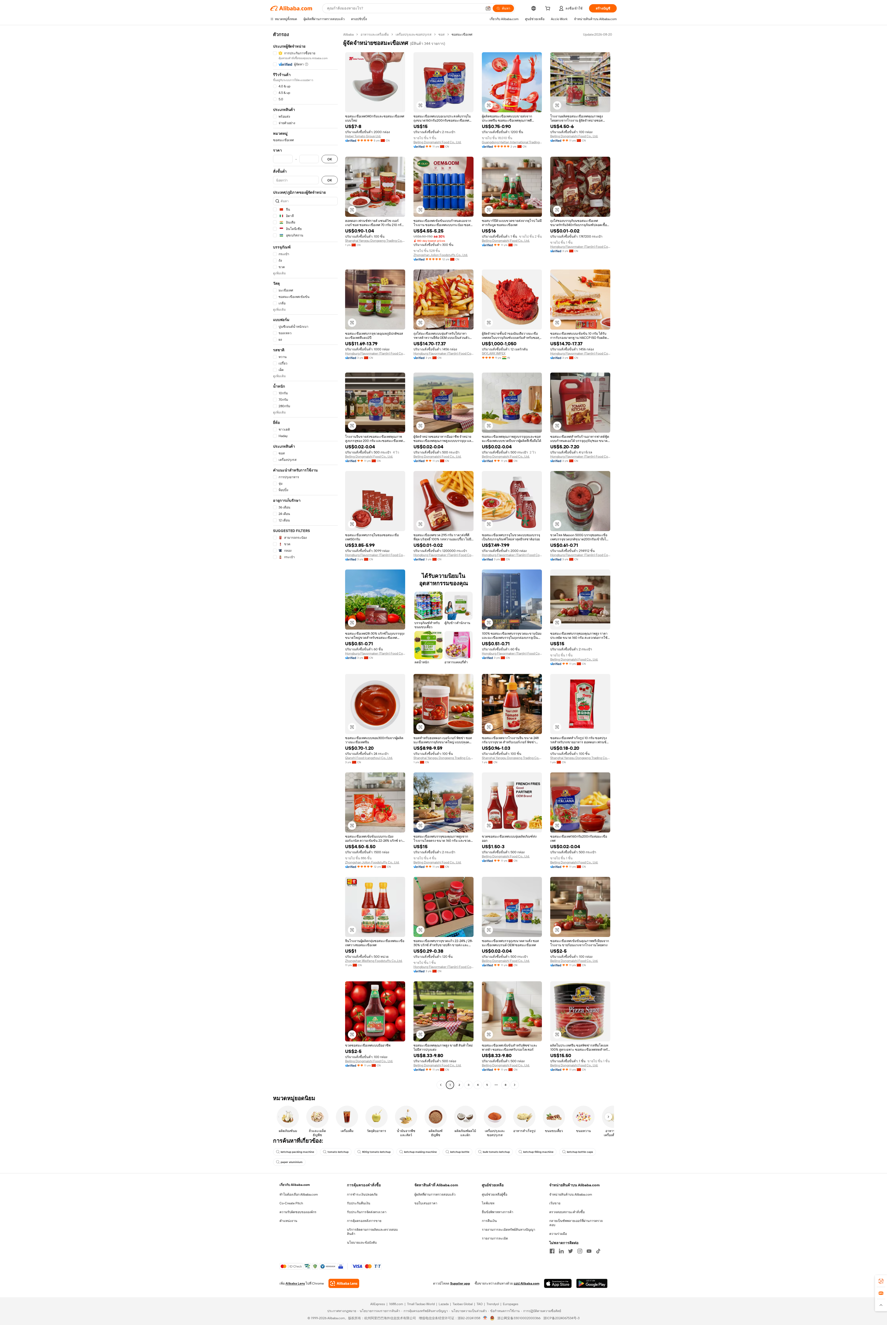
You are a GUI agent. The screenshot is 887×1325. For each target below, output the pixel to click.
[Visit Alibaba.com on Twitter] (570, 1251)
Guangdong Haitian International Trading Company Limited (512, 142)
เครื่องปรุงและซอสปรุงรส (413, 34)
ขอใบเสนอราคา (425, 1203)
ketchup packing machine (297, 1152)
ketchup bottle (459, 1152)
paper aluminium (292, 1162)
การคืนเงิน (489, 1221)
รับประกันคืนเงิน (358, 1203)
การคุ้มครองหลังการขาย (364, 1221)
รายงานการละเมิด (495, 1238)
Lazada (444, 1304)
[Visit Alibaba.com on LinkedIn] (561, 1251)
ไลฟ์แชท (488, 1203)
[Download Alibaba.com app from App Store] (558, 1283)
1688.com (396, 1304)
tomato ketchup (338, 1152)
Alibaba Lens (295, 1283)
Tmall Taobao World (421, 1304)
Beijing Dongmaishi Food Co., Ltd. (437, 142)
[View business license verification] (485, 1318)
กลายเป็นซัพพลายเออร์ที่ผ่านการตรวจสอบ (576, 1223)
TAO (480, 1304)
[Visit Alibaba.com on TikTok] (598, 1251)
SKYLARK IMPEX (493, 353)
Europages (510, 1304)
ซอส (441, 34)
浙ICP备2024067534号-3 (561, 1318)
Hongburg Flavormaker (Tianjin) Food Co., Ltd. (580, 246)
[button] (488, 8)
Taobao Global (463, 1304)
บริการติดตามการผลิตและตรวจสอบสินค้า (372, 1232)
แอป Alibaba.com (526, 1283)
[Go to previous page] (441, 1085)
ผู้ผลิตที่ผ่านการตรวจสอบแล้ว (435, 1194)
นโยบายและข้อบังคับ (362, 1242)
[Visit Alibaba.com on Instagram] (580, 1251)
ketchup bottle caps (580, 1152)
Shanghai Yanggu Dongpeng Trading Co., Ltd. (375, 240)
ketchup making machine (420, 1152)
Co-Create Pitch (291, 1203)
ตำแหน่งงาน (288, 1221)
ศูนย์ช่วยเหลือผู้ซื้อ (494, 1194)
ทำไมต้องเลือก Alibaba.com (298, 1194)
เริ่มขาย (554, 1203)
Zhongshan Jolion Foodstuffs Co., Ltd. (440, 255)
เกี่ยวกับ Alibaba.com (294, 1185)
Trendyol (492, 1304)
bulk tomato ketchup (496, 1152)
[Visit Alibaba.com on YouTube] (589, 1251)
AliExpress (377, 1304)
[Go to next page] (514, 1085)
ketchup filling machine (538, 1152)
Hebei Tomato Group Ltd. (363, 136)
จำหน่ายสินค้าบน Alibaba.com (570, 1194)
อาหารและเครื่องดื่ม (375, 34)
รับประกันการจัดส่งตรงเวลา (366, 1212)
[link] (881, 1281)
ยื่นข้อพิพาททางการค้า (497, 1212)
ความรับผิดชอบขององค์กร (297, 1212)
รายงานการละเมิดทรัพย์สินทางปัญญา (508, 1229)
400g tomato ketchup (376, 1152)
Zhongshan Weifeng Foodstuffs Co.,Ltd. (373, 961)
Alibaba (348, 34)
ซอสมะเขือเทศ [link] (462, 34)
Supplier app (460, 1283)
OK (329, 159)
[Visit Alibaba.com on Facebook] (552, 1251)
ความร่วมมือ (558, 1234)
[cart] (548, 9)
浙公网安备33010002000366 (519, 1318)
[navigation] (305, 560)
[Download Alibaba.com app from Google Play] (592, 1283)
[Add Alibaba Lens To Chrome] (343, 1283)
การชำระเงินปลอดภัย (362, 1194)
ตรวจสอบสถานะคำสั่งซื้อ (567, 1212)
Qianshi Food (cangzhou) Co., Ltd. (369, 758)
